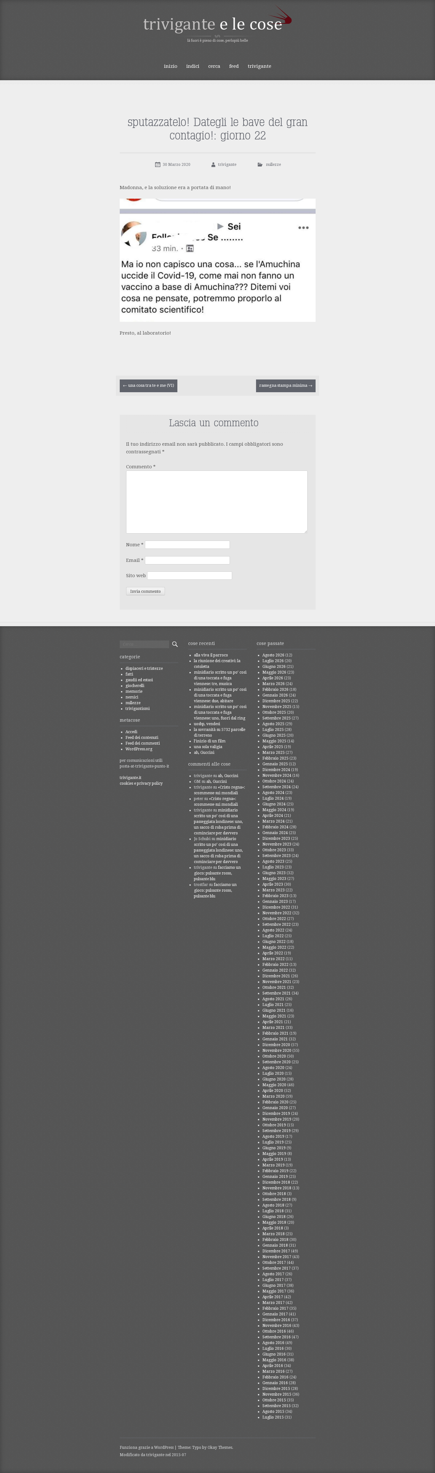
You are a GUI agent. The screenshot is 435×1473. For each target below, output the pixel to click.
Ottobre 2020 (274, 1056)
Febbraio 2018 (275, 1239)
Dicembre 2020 (276, 1045)
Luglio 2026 (273, 661)
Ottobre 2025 (274, 712)
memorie (133, 691)
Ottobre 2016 (274, 1331)
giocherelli (134, 685)
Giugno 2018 (274, 1217)
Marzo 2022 (273, 959)
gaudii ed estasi (139, 680)
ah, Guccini (204, 752)
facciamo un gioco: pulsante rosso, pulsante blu (217, 873)
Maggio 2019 (274, 1153)
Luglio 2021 (273, 1004)
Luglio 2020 (273, 1073)
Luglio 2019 (273, 1142)
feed (234, 66)
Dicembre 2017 (276, 1251)
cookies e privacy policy (141, 783)
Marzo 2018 (273, 1234)
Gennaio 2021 (275, 1039)
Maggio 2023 (274, 878)
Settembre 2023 (276, 855)
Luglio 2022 (273, 936)
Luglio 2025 (273, 729)
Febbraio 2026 (275, 689)
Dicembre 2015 (276, 1388)
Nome (135, 545)
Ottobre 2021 (274, 987)
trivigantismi (137, 708)
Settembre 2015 (276, 1406)
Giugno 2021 (274, 1010)
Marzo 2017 (273, 1302)
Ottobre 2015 (274, 1400)
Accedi (131, 732)
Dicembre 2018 (276, 1182)
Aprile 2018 (272, 1228)
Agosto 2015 (273, 1411)
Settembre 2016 (276, 1337)
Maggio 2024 (274, 810)
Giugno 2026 (274, 666)
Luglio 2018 (273, 1211)
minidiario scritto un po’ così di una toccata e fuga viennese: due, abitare (220, 695)
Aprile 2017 (272, 1297)
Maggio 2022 (274, 947)
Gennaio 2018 (275, 1245)
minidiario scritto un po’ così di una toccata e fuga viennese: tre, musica (220, 678)
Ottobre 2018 (274, 1194)
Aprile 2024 (272, 815)
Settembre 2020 (276, 1062)
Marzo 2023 (273, 890)
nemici (131, 697)
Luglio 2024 (273, 798)
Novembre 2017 (276, 1257)
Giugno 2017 (274, 1285)
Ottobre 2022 (274, 919)
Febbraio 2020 (275, 1102)
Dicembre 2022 (276, 907)
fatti (129, 674)
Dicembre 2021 (276, 976)
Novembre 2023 (276, 844)
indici (192, 66)
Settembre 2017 (276, 1268)
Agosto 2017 (273, 1274)
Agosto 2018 (273, 1205)
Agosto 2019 (273, 1136)
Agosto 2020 (273, 1068)
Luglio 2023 (273, 867)
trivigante (259, 66)
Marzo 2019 (273, 1165)
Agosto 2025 (273, 724)
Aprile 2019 (272, 1159)
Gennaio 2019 (275, 1176)
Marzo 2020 (273, 1096)
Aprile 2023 (272, 884)
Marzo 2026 (273, 684)
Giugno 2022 (274, 941)
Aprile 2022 (272, 953)
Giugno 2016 (274, 1354)
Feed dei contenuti (141, 737)
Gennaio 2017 (275, 1314)
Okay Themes (220, 1447)
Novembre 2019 (276, 1119)
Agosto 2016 (273, 1343)
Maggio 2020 (274, 1085)
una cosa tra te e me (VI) (148, 385)
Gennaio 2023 (275, 901)
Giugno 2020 (274, 1079)
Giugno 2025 (274, 735)
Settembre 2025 (276, 718)
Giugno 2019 (274, 1148)
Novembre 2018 (276, 1188)
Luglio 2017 (273, 1280)
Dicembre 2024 (276, 770)
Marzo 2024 (273, 821)
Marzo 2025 (273, 752)
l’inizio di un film (209, 741)
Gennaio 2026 (275, 695)
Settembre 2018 (276, 1199)
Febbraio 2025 (275, 758)
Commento (141, 467)
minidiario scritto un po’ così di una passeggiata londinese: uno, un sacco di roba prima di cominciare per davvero (218, 821)
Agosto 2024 (273, 792)
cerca (214, 66)
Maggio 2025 (274, 741)
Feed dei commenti (142, 743)
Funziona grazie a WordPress (147, 1447)
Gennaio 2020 (275, 1108)
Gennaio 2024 (275, 833)
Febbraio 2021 (275, 1033)
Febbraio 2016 (275, 1377)
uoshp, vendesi (207, 724)
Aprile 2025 (272, 747)
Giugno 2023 (274, 873)
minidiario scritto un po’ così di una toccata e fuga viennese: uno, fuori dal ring (220, 712)
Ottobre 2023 (274, 850)
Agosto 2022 (273, 930)
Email (135, 560)
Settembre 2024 (276, 787)
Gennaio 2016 (275, 1383)
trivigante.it (130, 777)
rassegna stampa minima (285, 385)
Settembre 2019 (276, 1131)
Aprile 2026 (272, 678)
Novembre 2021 (276, 982)
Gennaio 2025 (275, 764)
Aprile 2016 (272, 1365)
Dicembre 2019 (276, 1113)
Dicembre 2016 (276, 1320)
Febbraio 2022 (275, 964)
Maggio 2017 (274, 1291)
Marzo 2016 (273, 1371)
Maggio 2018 (274, 1222)
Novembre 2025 (276, 707)
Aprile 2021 (272, 1022)
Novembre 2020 (276, 1050)
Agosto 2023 (273, 861)
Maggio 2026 (274, 672)
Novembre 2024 (276, 775)
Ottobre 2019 (274, 1125)
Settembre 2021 (276, 993)
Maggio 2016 (274, 1360)
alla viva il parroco (211, 655)
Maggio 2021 (274, 1016)
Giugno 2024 (274, 804)
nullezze (273, 164)
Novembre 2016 (276, 1325)
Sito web (136, 575)
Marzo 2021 (273, 1027)
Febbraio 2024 (275, 827)
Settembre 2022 (276, 924)
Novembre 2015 (276, 1394)
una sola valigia (208, 747)
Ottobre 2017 (274, 1262)
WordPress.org (138, 749)
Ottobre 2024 (274, 781)
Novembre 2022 (276, 913)
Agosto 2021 (273, 999)
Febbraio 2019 (275, 1171)
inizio (170, 66)
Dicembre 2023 (276, 838)
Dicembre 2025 (276, 701)
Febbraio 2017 (275, 1308)
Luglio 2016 (273, 1348)
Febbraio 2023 (275, 896)
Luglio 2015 (273, 1417)
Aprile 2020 (272, 1090)
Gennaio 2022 (275, 970)
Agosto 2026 (273, 655)
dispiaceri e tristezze (144, 668)
